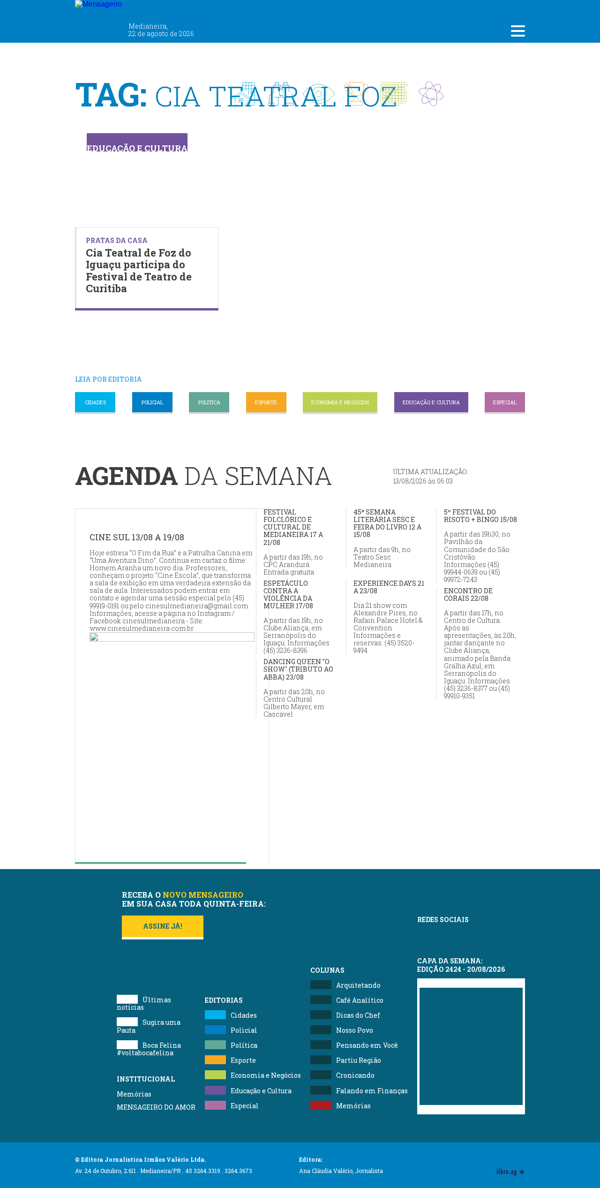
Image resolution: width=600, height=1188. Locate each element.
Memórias (134, 1094)
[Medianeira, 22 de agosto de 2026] (155, 8)
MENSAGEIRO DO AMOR (156, 1107)
